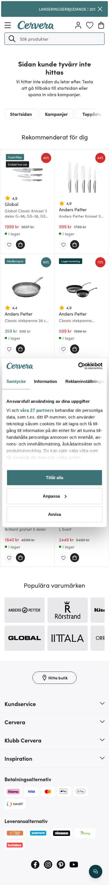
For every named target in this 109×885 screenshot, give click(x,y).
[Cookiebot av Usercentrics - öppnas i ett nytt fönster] (78, 365)
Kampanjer (56, 114)
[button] (12, 39)
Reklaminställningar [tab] (85, 381)
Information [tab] (45, 381)
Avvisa (54, 514)
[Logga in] (78, 25)
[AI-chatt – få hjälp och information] (95, 871)
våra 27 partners (37, 410)
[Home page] (36, 27)
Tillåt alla (54, 477)
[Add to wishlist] (9, 245)
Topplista (91, 114)
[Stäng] (100, 9)
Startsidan (21, 114)
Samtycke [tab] (16, 381)
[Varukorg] (101, 25)
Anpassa (51, 495)
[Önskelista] (89, 25)
